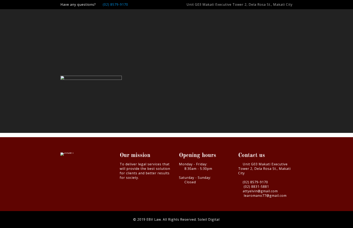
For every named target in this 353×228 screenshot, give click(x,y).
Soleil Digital (209, 219)
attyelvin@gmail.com (260, 191)
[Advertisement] (176, 45)
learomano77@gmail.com (265, 195)
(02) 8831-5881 (256, 186)
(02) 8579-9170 (115, 4)
